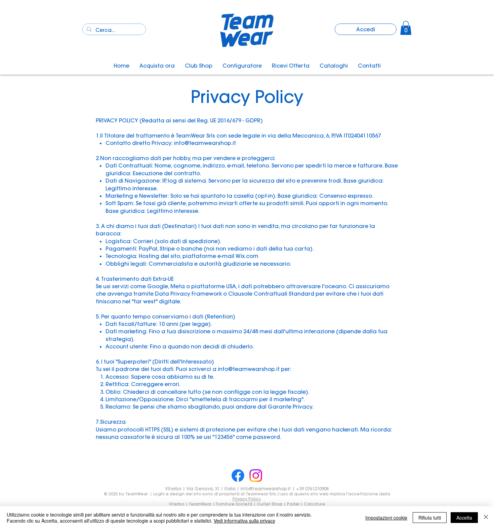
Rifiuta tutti (429, 517)
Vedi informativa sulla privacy (244, 520)
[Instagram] (255, 475)
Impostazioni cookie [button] (386, 517)
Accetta (464, 517)
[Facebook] (238, 475)
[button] (406, 28)
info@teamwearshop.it (205, 143)
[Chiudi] (486, 518)
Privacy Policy (246, 498)
